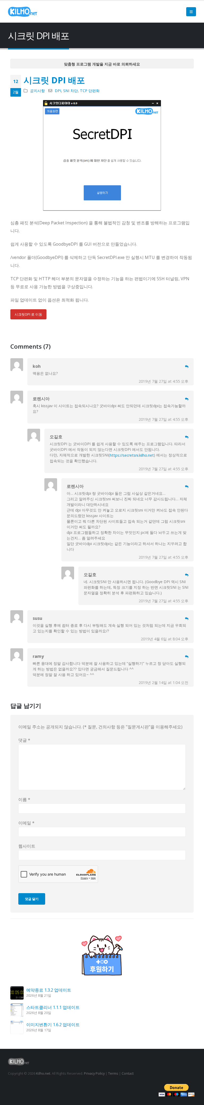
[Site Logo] (22, 12)
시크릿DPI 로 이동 (28, 314)
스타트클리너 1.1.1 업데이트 (53, 1007)
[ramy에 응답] (186, 656)
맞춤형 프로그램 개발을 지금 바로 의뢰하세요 (102, 64)
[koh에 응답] (186, 366)
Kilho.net (43, 1073)
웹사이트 (26, 846)
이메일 (26, 823)
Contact (128, 1073)
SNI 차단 (70, 90)
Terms (113, 1073)
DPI (58, 90)
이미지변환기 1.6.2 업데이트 (53, 1025)
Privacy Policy (94, 1073)
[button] (191, 11)
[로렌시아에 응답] (186, 399)
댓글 (24, 740)
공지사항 (37, 90)
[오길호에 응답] (186, 437)
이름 (24, 799)
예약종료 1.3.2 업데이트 (48, 990)
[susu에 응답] (186, 618)
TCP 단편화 (90, 90)
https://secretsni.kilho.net (132, 455)
